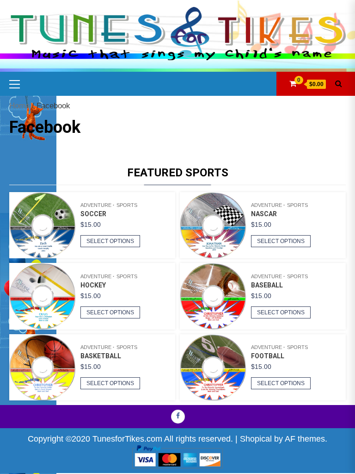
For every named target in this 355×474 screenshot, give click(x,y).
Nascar (264, 214)
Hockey (93, 285)
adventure (95, 205)
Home (19, 105)
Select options (110, 241)
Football (267, 356)
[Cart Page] (292, 83)
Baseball (267, 285)
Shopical (256, 438)
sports (126, 205)
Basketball (100, 356)
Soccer (93, 214)
